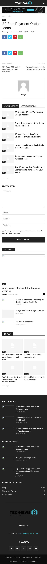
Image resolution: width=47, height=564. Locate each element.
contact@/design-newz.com (28, 533)
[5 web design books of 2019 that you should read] (8, 126)
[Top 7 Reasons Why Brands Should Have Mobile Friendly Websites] (12, 368)
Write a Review (27, 557)
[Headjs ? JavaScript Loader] (8, 461)
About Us (9, 557)
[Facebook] (11, 548)
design (6, 32)
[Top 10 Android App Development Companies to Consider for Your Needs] (8, 170)
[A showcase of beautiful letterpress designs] (23, 269)
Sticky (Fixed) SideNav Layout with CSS (30, 311)
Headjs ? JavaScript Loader (26, 458)
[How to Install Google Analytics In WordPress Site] (8, 148)
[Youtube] (36, 548)
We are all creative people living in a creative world (35, 68)
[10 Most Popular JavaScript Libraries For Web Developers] (8, 137)
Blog (9, 16)
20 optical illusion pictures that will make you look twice (12, 357)
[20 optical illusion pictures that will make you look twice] (12, 346)
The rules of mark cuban (25, 322)
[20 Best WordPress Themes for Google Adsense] (8, 115)
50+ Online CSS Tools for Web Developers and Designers (11, 69)
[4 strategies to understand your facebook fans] (8, 159)
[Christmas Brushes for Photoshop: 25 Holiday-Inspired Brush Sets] (8, 303)
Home (4, 16)
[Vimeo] (23, 548)
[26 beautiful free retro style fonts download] (34, 368)
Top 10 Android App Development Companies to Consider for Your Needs (30, 170)
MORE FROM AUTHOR (29, 106)
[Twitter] (17, 548)
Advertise (17, 557)
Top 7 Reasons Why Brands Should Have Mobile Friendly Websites (12, 379)
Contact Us (37, 557)
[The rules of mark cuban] (8, 325)
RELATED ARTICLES (11, 106)
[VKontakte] (29, 548)
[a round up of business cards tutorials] (34, 346)
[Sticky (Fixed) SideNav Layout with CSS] (8, 314)
